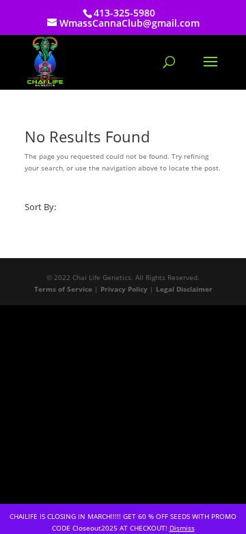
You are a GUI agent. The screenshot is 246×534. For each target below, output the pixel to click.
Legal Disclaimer (184, 289)
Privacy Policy (124, 289)
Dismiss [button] (182, 528)
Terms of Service (63, 289)
